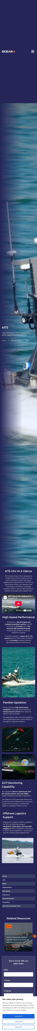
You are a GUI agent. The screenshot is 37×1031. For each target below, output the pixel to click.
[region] (18, 1013)
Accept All (18, 1016)
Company (8, 991)
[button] (32, 51)
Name (6, 970)
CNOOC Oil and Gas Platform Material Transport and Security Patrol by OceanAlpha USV (17, 939)
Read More (12, 947)
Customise (18, 1022)
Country (7, 980)
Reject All (18, 1027)
